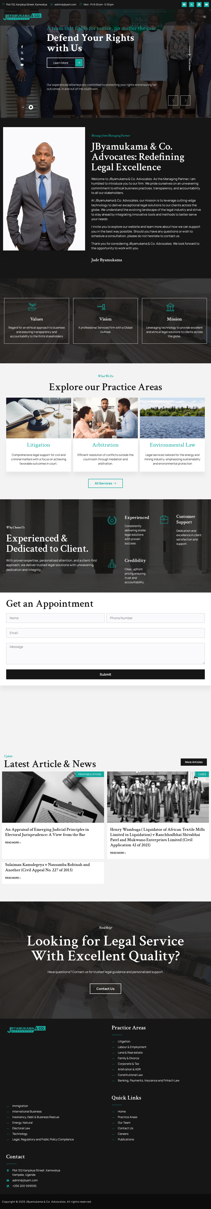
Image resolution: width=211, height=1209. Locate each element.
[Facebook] (184, 4)
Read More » (13, 842)
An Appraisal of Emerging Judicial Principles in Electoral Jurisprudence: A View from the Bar (47, 832)
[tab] (23, 107)
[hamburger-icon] (204, 17)
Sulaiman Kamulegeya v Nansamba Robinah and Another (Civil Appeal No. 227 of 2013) (47, 867)
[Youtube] (206, 4)
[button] (173, 100)
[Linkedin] (199, 4)
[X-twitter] (191, 4)
